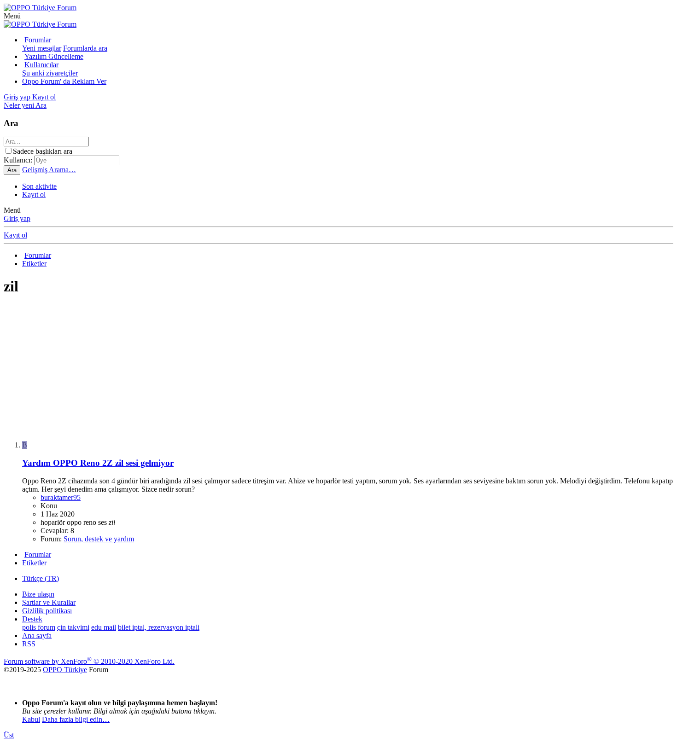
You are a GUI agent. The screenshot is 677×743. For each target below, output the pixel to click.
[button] (12, 16)
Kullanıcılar (41, 65)
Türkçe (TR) (40, 578)
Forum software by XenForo (89, 661)
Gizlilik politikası (47, 611)
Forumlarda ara (85, 48)
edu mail (103, 627)
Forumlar (37, 40)
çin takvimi (73, 627)
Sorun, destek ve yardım (99, 539)
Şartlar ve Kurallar (49, 602)
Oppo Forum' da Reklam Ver (64, 81)
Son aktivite (39, 186)
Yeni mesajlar (41, 48)
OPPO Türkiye (65, 669)
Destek (32, 619)
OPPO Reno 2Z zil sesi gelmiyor (98, 463)
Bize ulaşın (38, 594)
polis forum (38, 627)
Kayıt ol (34, 194)
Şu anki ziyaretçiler (50, 73)
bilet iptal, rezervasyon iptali (158, 627)
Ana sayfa (37, 635)
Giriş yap (17, 218)
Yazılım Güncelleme (53, 56)
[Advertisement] (280, 369)
